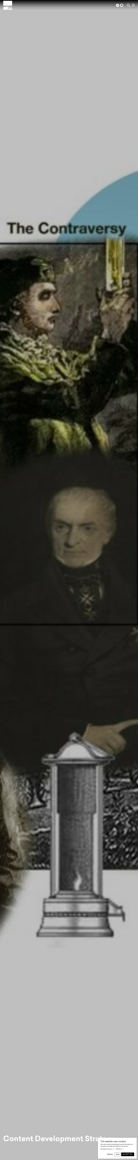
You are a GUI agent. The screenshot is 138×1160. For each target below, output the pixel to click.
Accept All (128, 1154)
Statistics (119, 1149)
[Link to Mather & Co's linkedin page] (122, 5)
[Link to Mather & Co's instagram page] (118, 5)
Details (110, 1154)
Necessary (106, 1149)
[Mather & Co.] (7, 5)
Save (118, 1154)
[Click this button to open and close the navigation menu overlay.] (133, 5)
